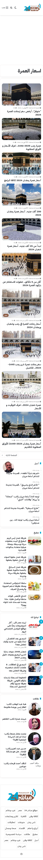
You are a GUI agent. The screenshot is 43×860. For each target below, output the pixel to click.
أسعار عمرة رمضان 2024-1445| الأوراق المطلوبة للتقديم (21, 445)
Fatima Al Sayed (34, 108)
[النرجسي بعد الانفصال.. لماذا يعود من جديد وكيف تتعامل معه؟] (34, 641)
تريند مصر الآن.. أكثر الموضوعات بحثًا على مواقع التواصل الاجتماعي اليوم (15, 627)
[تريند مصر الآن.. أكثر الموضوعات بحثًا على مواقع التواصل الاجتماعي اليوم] (34, 625)
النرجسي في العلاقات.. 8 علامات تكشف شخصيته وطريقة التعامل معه (15, 667)
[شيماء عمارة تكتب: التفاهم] (34, 724)
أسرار (37, 840)
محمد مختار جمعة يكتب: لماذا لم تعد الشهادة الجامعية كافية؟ (15, 736)
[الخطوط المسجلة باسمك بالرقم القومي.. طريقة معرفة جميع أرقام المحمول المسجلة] (34, 680)
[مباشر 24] (32, 8)
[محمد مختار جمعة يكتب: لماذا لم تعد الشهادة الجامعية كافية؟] (34, 738)
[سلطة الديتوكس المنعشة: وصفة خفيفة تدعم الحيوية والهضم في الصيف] (34, 586)
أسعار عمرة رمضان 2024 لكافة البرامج (22, 180)
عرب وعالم (10, 810)
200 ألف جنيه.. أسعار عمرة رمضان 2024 (24, 213)
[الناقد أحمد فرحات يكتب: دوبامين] (34, 768)
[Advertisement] (21, 39)
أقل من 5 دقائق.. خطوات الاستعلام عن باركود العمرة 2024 (22, 283)
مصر (20, 810)
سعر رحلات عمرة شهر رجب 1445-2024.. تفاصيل (24, 366)
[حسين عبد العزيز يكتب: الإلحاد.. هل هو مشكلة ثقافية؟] (34, 753)
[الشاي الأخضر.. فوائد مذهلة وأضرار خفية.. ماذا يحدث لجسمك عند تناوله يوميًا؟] (34, 597)
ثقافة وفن (33, 816)
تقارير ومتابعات (11, 816)
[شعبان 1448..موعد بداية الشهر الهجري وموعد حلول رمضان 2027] (34, 654)
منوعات (21, 822)
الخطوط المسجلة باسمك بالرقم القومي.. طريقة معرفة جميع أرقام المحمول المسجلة (15, 682)
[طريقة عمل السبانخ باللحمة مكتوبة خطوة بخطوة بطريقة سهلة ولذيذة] (34, 570)
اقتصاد (22, 828)
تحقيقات (11, 822)
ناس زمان (31, 822)
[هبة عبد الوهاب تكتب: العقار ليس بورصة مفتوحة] (34, 709)
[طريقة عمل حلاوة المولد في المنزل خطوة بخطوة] (34, 560)
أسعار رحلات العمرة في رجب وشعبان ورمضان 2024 (24, 325)
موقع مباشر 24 (30, 810)
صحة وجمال (10, 828)
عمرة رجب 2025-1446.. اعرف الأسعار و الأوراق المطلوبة (21, 147)
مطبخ (35, 834)
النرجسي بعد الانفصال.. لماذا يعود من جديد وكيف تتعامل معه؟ (14, 641)
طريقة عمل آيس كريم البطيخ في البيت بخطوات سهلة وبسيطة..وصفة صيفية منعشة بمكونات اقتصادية (15, 544)
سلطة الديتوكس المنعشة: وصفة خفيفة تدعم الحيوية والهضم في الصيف (14, 586)
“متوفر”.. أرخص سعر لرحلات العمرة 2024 (24, 113)
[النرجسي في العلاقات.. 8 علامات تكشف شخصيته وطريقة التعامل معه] (34, 667)
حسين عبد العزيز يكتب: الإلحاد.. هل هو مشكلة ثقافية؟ (15, 751)
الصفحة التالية (11, 455)
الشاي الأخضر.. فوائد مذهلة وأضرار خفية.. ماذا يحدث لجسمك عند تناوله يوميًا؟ (14, 600)
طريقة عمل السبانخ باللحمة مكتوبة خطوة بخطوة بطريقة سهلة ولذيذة (16, 571)
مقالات (27, 834)
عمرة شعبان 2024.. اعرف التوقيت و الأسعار (23, 406)
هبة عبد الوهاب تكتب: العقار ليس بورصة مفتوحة (15, 705)
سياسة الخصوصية (13, 834)
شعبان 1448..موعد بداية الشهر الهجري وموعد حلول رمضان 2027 (14, 654)
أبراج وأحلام (32, 828)
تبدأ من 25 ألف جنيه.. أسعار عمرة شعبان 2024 (24, 247)
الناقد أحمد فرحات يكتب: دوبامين (15, 765)
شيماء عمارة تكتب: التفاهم (14, 718)
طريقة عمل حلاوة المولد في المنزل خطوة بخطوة (15, 558)
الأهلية (23, 816)
